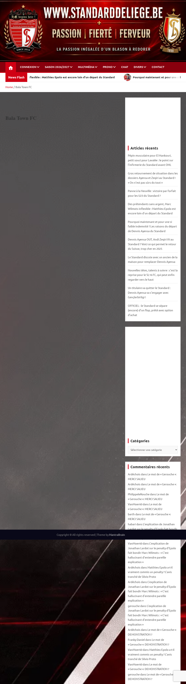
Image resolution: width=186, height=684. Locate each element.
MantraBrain (117, 534)
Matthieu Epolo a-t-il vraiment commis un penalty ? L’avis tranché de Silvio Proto (150, 572)
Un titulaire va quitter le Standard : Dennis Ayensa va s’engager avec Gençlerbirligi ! (149, 292)
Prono (108, 67)
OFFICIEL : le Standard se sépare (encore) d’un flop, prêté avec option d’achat (150, 310)
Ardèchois (134, 474)
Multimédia (86, 67)
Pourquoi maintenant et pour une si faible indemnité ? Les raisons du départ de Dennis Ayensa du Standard (152, 226)
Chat (124, 67)
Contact (158, 67)
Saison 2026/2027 (57, 67)
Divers (138, 67)
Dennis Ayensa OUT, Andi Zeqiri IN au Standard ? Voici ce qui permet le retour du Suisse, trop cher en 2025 (152, 244)
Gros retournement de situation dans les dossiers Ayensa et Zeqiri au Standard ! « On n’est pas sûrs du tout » (153, 177)
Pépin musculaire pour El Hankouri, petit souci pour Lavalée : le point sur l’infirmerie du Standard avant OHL (150, 160)
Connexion (28, 67)
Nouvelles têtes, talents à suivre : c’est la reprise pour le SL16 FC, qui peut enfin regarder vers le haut (153, 274)
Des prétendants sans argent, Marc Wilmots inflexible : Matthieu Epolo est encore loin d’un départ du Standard (152, 208)
